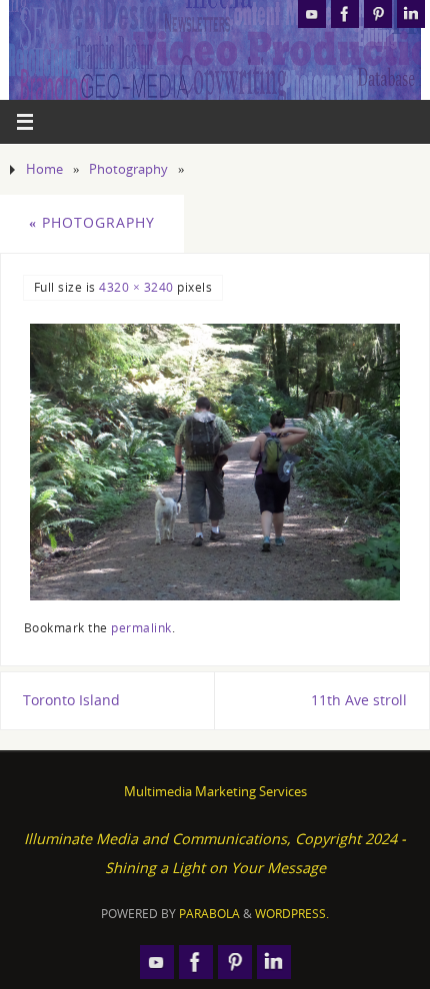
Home (44, 169)
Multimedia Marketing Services (215, 791)
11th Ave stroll (359, 699)
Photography (128, 169)
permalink (141, 627)
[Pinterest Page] (378, 14)
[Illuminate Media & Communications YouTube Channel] (312, 14)
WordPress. (292, 913)
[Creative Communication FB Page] (345, 14)
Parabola (209, 913)
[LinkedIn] (411, 14)
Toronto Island (71, 699)
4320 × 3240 (136, 287)
